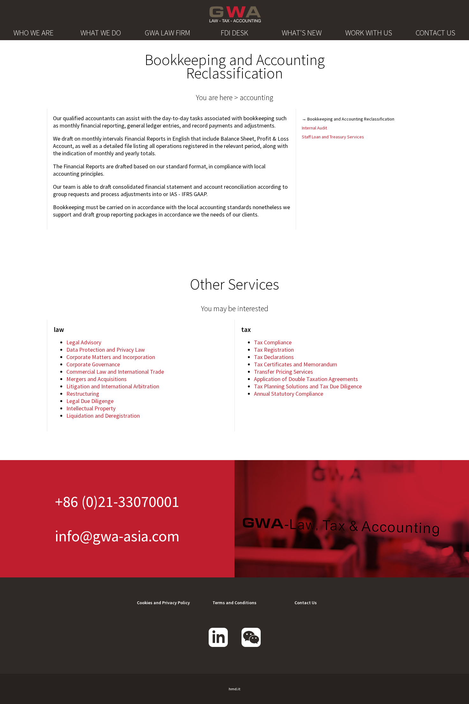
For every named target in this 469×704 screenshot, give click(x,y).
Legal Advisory (83, 342)
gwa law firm (167, 33)
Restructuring (82, 393)
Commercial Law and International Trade (115, 371)
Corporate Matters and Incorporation (110, 357)
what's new (302, 33)
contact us (435, 33)
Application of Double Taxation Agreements (306, 379)
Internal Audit (314, 128)
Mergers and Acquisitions (96, 379)
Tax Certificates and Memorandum (295, 364)
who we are (33, 33)
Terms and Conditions (234, 602)
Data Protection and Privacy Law (105, 349)
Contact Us (305, 602)
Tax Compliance (273, 342)
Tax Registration (274, 349)
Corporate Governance (93, 364)
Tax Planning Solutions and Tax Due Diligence (308, 386)
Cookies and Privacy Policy (163, 602)
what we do (100, 33)
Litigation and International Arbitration (112, 386)
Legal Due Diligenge (90, 401)
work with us (368, 33)
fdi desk (234, 33)
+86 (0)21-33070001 (117, 501)
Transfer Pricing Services (283, 371)
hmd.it (235, 688)
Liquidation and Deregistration (103, 415)
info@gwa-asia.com (117, 536)
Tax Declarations (274, 357)
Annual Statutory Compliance (288, 393)
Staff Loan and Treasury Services (333, 137)
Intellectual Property (90, 408)
